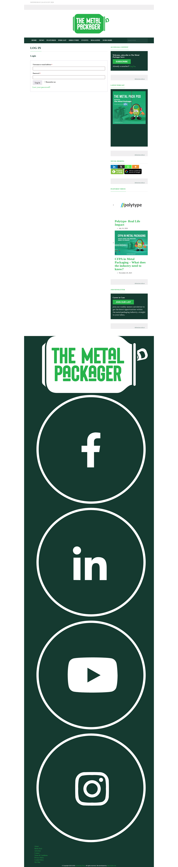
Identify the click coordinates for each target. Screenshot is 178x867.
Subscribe (107, 40)
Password (40, 73)
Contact (36, 853)
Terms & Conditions (41, 855)
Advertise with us (140, 79)
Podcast (62, 40)
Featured (51, 40)
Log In (132, 66)
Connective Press (80, 865)
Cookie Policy (39, 860)
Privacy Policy (39, 857)
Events (84, 40)
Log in (37, 83)
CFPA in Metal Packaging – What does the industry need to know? (130, 264)
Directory (74, 40)
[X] (121, 167)
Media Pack (38, 848)
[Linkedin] (114, 167)
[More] (135, 167)
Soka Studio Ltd (111, 865)
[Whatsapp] (128, 167)
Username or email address (46, 64)
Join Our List (123, 302)
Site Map (37, 862)
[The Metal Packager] (89, 23)
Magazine (95, 40)
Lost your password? (41, 87)
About (36, 846)
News (41, 40)
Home (34, 40)
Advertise (37, 851)
